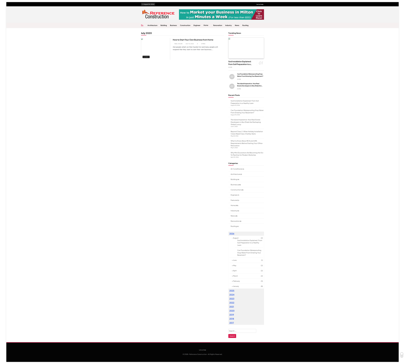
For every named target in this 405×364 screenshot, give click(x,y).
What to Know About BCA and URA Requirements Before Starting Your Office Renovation (246, 143)
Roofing (245, 25)
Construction (185, 25)
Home (206, 25)
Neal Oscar (178, 43)
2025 (231, 290)
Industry (228, 25)
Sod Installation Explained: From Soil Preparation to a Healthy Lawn (239, 64)
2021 (231, 306)
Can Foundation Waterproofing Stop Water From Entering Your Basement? (249, 252)
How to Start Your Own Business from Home (193, 39)
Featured (234, 200)
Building (164, 25)
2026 (231, 233)
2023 (231, 298)
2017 (231, 323)
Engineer (197, 25)
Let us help (259, 4)
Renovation (217, 25)
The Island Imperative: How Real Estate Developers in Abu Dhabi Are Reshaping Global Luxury (249, 86)
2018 (231, 318)
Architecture (152, 25)
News (237, 25)
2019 (231, 314)
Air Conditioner (236, 169)
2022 (231, 302)
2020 (231, 310)
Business (173, 25)
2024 (231, 294)
